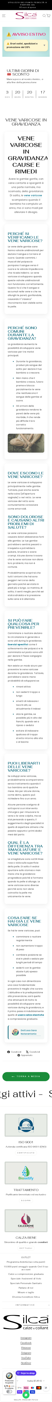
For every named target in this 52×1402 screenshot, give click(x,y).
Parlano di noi (26, 1288)
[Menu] (14, 1372)
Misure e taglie (26, 1292)
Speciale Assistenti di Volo (26, 1278)
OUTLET (26, 1257)
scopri (26, 1200)
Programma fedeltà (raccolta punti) (26, 1262)
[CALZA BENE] (26, 1220)
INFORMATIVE (25, 1305)
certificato (26, 1153)
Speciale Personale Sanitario (26, 1283)
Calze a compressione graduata (26, 1274)
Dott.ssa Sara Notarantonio (29, 1032)
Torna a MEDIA (28, 1076)
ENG (43, 1146)
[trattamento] (26, 1173)
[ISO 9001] (26, 1125)
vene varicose (33, 195)
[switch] (9, 1391)
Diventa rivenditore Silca (26, 1297)
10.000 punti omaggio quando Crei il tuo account (26, 1268)
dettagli (26, 1248)
